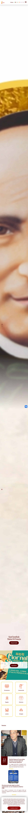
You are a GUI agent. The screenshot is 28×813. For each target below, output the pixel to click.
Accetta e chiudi (14, 808)
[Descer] (1, 489)
